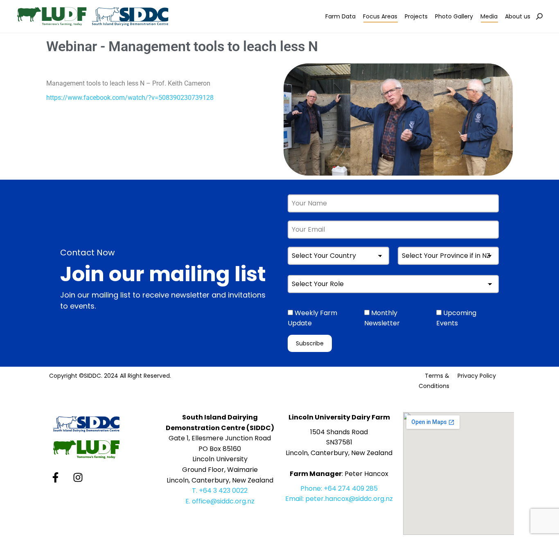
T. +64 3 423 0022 (220, 490)
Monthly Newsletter (382, 318)
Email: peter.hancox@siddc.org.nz (339, 498)
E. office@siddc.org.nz (220, 501)
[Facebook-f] (55, 477)
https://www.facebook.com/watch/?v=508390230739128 (130, 97)
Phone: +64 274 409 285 (339, 488)
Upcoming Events (456, 318)
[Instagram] (78, 477)
